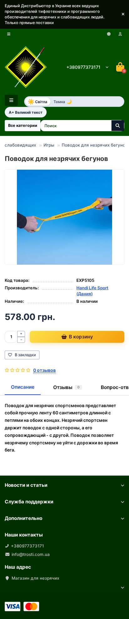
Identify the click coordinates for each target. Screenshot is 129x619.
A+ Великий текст (26, 112)
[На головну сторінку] (26, 67)
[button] (123, 14)
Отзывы (66, 387)
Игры (49, 144)
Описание (22, 387)
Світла (37, 101)
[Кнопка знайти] (117, 125)
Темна (63, 101)
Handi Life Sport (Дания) (92, 290)
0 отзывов (44, 370)
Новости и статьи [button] (26, 485)
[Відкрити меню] (9, 34)
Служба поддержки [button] (29, 502)
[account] (120, 34)
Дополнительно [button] (23, 518)
